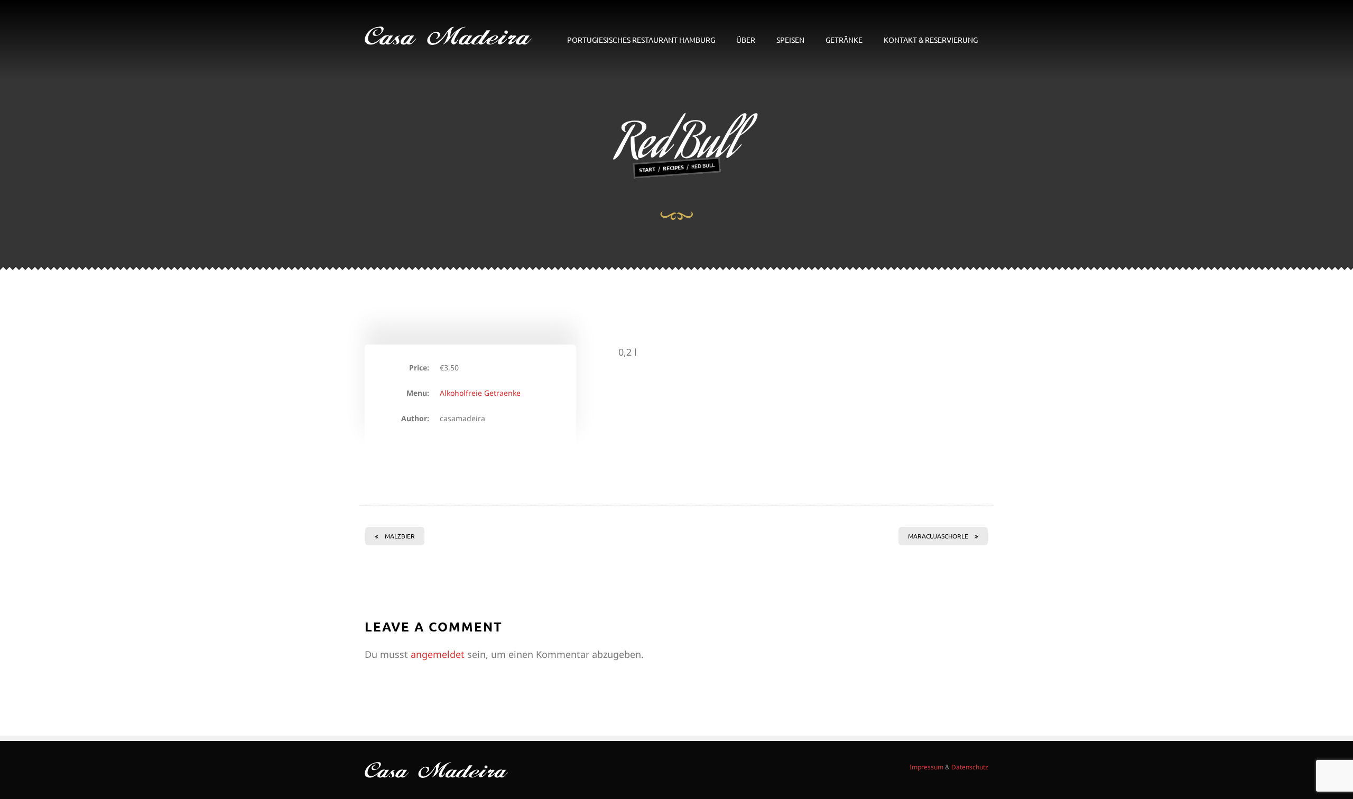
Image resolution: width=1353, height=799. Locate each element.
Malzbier (400, 536)
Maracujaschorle (938, 536)
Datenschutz (969, 767)
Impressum (926, 767)
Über (745, 39)
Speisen (790, 39)
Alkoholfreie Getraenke (480, 393)
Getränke (844, 39)
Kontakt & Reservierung (931, 39)
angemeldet (438, 654)
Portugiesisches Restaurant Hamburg (641, 39)
